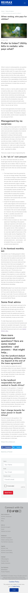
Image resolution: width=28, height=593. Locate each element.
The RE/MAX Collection (7, 542)
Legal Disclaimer (7, 577)
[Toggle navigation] (25, 3)
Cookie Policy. (16, 586)
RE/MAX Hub (4, 548)
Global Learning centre (7, 540)
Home (2, 11)
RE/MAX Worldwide (6, 516)
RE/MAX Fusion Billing (6, 552)
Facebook (8, 447)
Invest (2, 529)
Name (4, 461)
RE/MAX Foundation (6, 537)
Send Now (8, 493)
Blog (2, 520)
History (3, 518)
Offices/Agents (5, 559)
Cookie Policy (22, 577)
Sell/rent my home (6, 531)
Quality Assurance (5, 563)
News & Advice (10, 11)
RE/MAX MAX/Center (6, 550)
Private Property (5, 571)
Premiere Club (4, 561)
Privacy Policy (15, 577)
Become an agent (5, 527)
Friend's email (6, 476)
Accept (14, 590)
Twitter (18, 447)
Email (4, 468)
